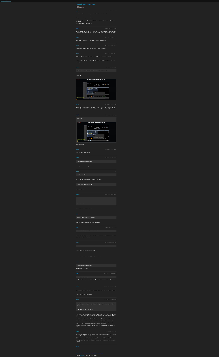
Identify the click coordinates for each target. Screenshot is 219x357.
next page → (78, 346)
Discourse (82, 355)
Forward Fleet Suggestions (85, 4)
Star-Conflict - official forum (6, 1)
